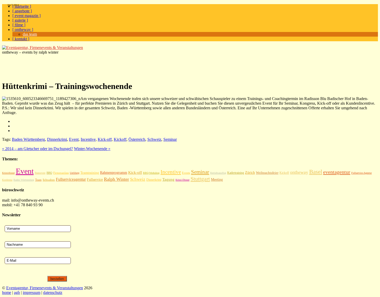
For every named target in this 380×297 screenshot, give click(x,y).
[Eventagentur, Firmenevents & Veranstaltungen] (42, 47)
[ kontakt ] (20, 39)
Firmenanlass (61, 172)
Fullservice (95, 180)
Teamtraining (89, 173)
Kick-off (105, 139)
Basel (315, 172)
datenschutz (52, 292)
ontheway (299, 172)
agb (17, 292)
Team (38, 179)
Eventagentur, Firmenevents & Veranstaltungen (44, 288)
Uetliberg (74, 172)
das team (30, 34)
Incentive (88, 139)
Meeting (217, 179)
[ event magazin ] (26, 15)
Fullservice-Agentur (361, 172)
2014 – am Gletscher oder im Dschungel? (37, 148)
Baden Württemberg (28, 139)
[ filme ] (18, 25)
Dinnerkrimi (57, 139)
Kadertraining (235, 173)
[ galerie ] (20, 20)
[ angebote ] (22, 11)
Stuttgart (200, 179)
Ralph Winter (116, 179)
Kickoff (120, 139)
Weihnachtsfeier (267, 173)
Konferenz (7, 179)
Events (186, 172)
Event (74, 139)
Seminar (170, 139)
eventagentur (336, 172)
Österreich (136, 139)
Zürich (250, 173)
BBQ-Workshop (151, 172)
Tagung (168, 179)
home (6, 292)
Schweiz (154, 139)
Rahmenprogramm (113, 173)
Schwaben (49, 179)
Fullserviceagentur (71, 179)
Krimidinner (8, 172)
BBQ (49, 172)
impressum (31, 292)
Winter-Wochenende (92, 148)
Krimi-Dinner (182, 179)
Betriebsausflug (218, 172)
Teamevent (40, 172)
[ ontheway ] (22, 29)
